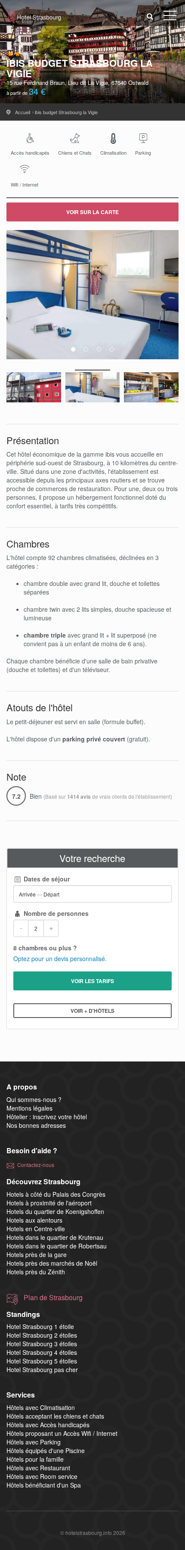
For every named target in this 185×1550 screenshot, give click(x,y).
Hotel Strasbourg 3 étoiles (41, 1343)
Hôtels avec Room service (41, 1476)
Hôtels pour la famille (35, 1459)
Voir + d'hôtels (92, 1011)
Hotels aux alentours (34, 1220)
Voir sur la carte (92, 212)
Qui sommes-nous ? (34, 1099)
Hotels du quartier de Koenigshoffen (55, 1211)
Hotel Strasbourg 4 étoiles (41, 1352)
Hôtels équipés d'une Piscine (45, 1450)
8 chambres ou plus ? (45, 947)
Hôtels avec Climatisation (40, 1407)
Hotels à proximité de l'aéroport (49, 1202)
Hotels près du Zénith (35, 1271)
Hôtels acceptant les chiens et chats (55, 1416)
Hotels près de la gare (36, 1254)
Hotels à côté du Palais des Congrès (55, 1194)
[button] (150, 16)
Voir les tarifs (92, 981)
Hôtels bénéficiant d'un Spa (43, 1485)
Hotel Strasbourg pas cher (42, 1369)
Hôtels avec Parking (33, 1442)
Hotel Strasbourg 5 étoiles (41, 1361)
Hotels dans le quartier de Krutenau (54, 1237)
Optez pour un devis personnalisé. (60, 958)
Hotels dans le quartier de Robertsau (56, 1246)
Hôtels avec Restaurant (38, 1467)
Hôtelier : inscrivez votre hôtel (46, 1116)
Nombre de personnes (55, 913)
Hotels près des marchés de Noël (51, 1263)
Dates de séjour (46, 879)
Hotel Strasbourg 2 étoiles (41, 1335)
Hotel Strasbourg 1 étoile (40, 1326)
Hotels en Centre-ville (35, 1228)
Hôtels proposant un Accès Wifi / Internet (61, 1433)
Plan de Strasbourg (53, 1297)
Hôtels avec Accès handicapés (47, 1424)
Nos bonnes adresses (36, 1125)
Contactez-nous (35, 1164)
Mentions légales (29, 1108)
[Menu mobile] (169, 17)
